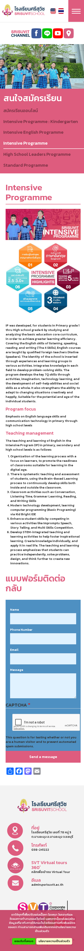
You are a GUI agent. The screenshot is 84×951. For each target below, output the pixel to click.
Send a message (43, 756)
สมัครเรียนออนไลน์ (20, 110)
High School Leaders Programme (37, 154)
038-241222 (40, 849)
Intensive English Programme (33, 132)
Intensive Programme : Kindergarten (40, 121)
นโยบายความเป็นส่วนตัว (54, 941)
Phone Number (21, 630)
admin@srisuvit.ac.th (47, 884)
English (53, 11)
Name (14, 610)
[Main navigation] (76, 11)
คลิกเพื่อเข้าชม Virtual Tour (50, 872)
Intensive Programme (25, 143)
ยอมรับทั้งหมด (23, 941)
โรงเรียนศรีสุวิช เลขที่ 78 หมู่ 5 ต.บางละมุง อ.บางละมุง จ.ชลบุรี (52, 834)
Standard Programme (25, 165)
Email (14, 650)
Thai (61, 11)
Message (16, 670)
